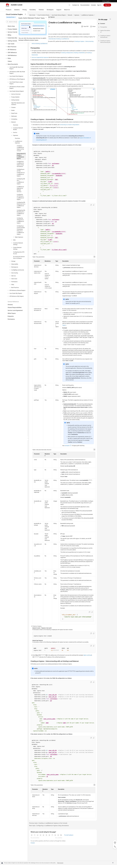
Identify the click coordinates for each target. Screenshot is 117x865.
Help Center (32, 15)
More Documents (13, 64)
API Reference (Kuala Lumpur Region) (17, 87)
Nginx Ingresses (19, 237)
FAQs (9, 58)
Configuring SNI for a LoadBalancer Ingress (21, 181)
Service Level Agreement (15, 310)
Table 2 (64, 325)
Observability (14, 264)
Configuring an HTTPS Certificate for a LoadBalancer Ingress (21, 173)
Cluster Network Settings (17, 248)
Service (15, 132)
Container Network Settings (18, 243)
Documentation (84, 5)
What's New (11, 26)
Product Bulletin (12, 29)
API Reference (12, 49)
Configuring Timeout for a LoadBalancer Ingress (20, 220)
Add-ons (13, 275)
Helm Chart (14, 278)
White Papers (12, 313)
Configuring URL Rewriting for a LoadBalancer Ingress (21, 213)
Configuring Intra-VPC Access (18, 252)
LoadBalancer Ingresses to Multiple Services (20, 189)
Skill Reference (12, 55)
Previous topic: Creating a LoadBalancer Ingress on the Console (48, 823)
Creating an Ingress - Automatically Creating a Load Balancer (105, 36)
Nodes (13, 110)
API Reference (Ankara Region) (17, 290)
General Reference (13, 301)
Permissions (14, 281)
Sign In (99, 5)
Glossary (10, 304)
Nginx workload (87, 655)
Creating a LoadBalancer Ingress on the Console (20, 148)
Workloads (14, 116)
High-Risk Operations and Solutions (17, 103)
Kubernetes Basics (13, 38)
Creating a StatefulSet (79, 52)
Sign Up (107, 5)
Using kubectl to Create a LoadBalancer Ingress (21, 156)
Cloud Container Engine (43, 15)
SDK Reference (12, 52)
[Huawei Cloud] (14, 4)
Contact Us (75, 5)
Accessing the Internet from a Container (19, 257)
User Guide (11, 43)
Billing (9, 35)
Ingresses (15, 135)
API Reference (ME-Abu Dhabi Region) (17, 72)
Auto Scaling (14, 273)
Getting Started (12, 41)
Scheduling (14, 119)
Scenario (102, 23)
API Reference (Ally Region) (17, 296)
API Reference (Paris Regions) (17, 79)
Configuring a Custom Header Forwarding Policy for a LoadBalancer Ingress (21, 230)
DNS (14, 240)
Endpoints (11, 316)
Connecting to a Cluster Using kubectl (69, 124)
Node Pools (14, 113)
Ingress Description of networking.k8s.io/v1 (105, 31)
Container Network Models (18, 128)
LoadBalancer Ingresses (18, 142)
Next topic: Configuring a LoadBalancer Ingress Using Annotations (49, 825)
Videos (10, 61)
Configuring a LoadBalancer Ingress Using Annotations (20, 164)
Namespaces (14, 267)
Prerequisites (103, 27)
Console (93, 5)
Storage (13, 261)
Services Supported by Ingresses (40, 57)
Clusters (13, 107)
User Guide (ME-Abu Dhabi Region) (16, 67)
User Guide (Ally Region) (16, 293)
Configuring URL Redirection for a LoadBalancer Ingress (21, 205)
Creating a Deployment (67, 52)
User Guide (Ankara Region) (17, 91)
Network (13, 122)
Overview (15, 125)
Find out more (60, 862)
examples (67, 445)
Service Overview (13, 32)
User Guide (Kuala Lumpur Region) (16, 82)
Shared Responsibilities (14, 307)
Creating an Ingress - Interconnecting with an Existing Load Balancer (105, 41)
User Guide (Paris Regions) (16, 76)
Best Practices (12, 46)
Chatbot (33, 843)
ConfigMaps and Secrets (17, 270)
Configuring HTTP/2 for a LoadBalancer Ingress (20, 197)
